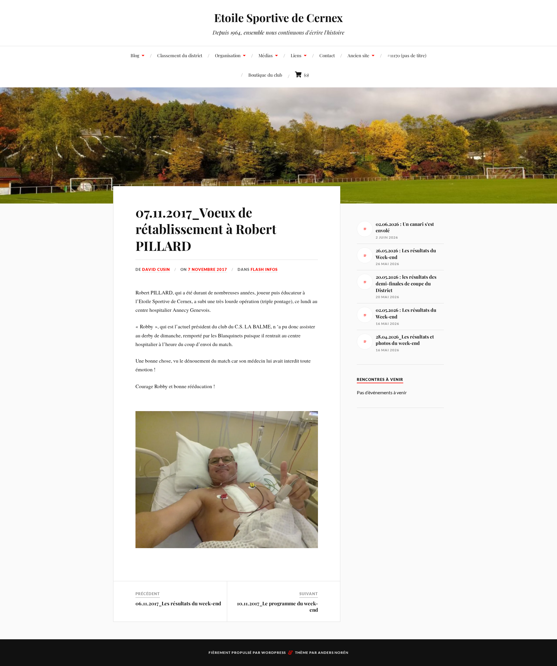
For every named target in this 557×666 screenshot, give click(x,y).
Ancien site (358, 55)
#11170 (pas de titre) (406, 55)
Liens (296, 55)
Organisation (227, 55)
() (305, 75)
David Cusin (156, 269)
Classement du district (179, 55)
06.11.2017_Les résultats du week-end (178, 603)
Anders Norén (333, 652)
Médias (265, 55)
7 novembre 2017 (207, 269)
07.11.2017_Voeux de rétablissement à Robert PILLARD (205, 229)
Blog (135, 55)
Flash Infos (264, 269)
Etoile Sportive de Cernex (278, 17)
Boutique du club (265, 75)
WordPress (273, 652)
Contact (327, 55)
